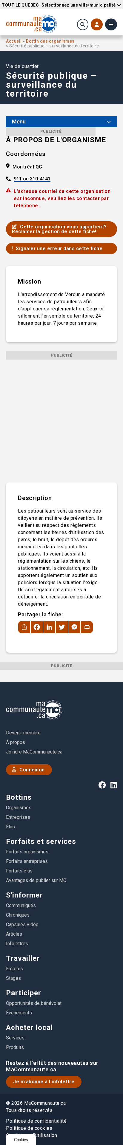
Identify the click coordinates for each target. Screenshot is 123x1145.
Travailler (23, 958)
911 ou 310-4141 (32, 179)
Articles (14, 934)
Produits (15, 1047)
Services (15, 1038)
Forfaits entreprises (27, 861)
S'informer (24, 895)
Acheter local (29, 1027)
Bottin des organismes (50, 41)
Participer (23, 993)
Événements (19, 1013)
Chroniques (18, 915)
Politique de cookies (29, 1128)
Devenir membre (23, 733)
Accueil (14, 41)
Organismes (18, 807)
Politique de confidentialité (36, 1121)
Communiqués (21, 905)
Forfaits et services (41, 841)
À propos (15, 742)
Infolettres (17, 943)
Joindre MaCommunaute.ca (34, 752)
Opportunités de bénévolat (33, 1003)
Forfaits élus (19, 871)
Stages (13, 978)
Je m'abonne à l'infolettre (43, 1081)
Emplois (14, 968)
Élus (10, 827)
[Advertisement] (61, 421)
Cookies (21, 1140)
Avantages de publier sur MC (36, 880)
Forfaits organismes (27, 852)
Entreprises (18, 817)
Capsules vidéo (22, 924)
